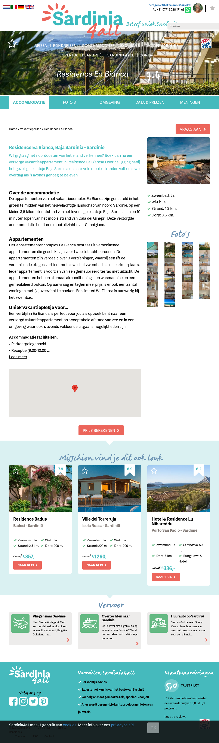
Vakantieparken (30, 129)
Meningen (190, 102)
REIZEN (41, 45)
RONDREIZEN (65, 45)
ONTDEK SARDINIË (162, 45)
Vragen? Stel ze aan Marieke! (170, 5)
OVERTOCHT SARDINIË (82, 55)
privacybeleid (122, 724)
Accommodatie (29, 102)
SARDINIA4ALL (120, 55)
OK (153, 727)
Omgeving (109, 102)
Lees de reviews (175, 717)
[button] (74, 388)
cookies (69, 724)
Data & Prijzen (149, 102)
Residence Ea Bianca (58, 129)
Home (13, 129)
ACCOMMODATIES (98, 45)
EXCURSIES (130, 45)
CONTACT (148, 55)
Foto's (69, 102)
